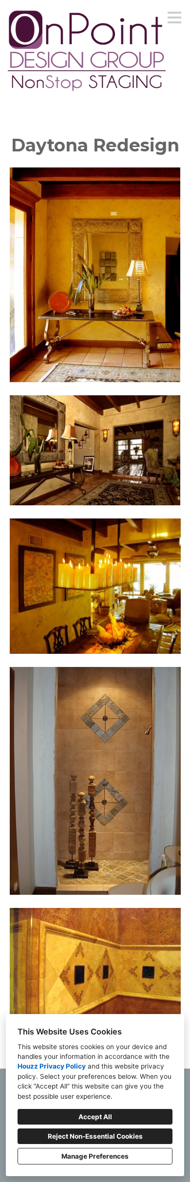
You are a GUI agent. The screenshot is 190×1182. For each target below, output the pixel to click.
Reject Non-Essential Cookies (95, 1136)
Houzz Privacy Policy (52, 1066)
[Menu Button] (174, 17)
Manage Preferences (95, 1156)
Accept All (95, 1117)
